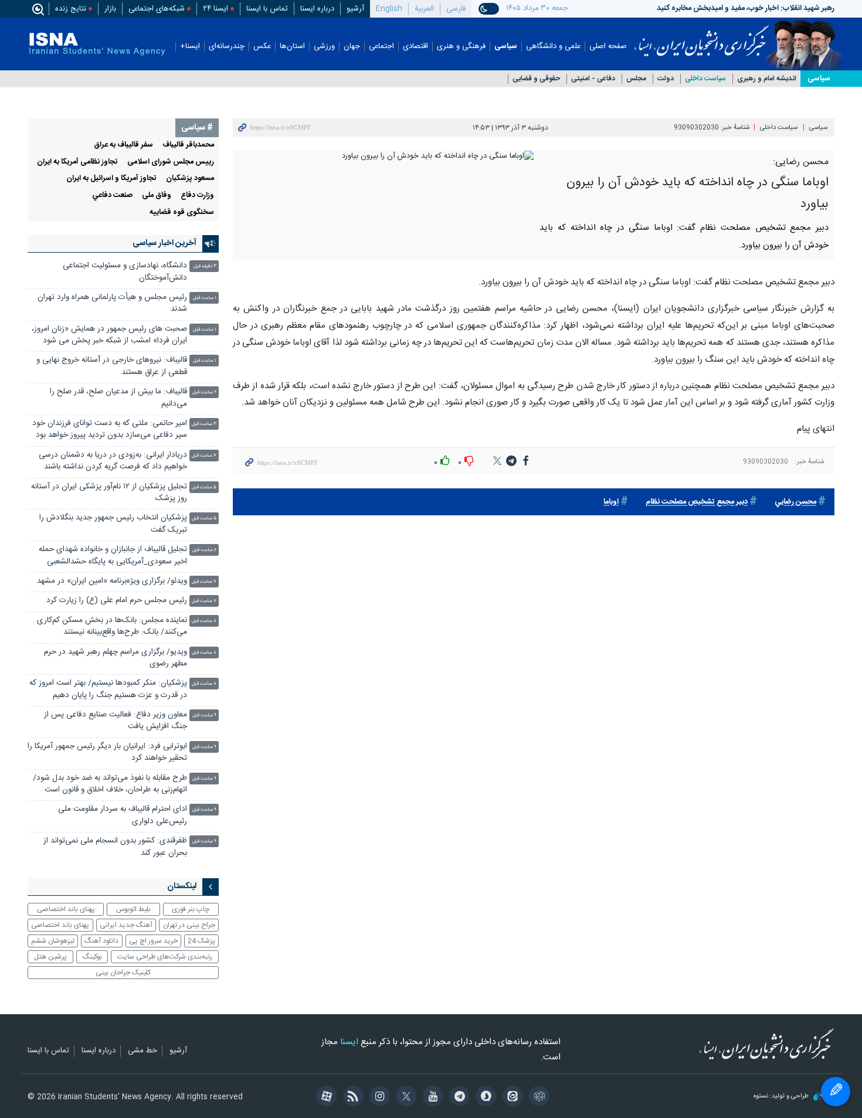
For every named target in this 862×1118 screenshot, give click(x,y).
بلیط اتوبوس (133, 909)
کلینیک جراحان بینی (123, 972)
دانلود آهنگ (101, 941)
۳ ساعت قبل (204, 424)
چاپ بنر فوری (190, 909)
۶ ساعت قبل (204, 550)
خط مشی (142, 1051)
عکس (262, 47)
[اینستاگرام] (378, 1097)
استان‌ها (292, 47)
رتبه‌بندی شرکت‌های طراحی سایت (164, 957)
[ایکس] (404, 1097)
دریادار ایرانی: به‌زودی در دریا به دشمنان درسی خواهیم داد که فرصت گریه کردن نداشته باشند (113, 461)
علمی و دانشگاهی (553, 47)
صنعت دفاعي (112, 195)
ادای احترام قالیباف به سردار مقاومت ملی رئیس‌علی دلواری (122, 815)
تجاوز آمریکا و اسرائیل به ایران (111, 178)
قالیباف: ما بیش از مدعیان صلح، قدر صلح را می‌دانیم (118, 398)
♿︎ (835, 1091)
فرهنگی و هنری (461, 47)
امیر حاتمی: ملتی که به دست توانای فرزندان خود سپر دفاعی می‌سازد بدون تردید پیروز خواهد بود (109, 429)
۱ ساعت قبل (204, 298)
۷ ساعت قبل (204, 582)
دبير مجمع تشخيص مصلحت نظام (697, 502)
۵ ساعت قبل (204, 487)
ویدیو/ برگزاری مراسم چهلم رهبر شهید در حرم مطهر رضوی (115, 658)
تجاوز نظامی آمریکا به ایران (77, 162)
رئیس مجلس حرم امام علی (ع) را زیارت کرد (116, 600)
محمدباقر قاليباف (188, 145)
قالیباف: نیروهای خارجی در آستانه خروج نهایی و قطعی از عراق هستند (111, 366)
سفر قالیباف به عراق (123, 145)
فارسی (456, 8)
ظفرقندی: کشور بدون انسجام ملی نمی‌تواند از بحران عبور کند (115, 847)
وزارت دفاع (197, 195)
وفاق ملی (156, 195)
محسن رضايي (795, 502)
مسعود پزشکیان (190, 178)
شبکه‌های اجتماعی (156, 8)
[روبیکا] (537, 1097)
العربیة (424, 8)
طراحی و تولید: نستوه (782, 1097)
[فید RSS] (351, 1097)
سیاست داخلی (705, 79)
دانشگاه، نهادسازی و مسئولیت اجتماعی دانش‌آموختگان (125, 272)
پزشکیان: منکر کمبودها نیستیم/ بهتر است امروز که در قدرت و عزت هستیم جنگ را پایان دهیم (108, 689)
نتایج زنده (70, 8)
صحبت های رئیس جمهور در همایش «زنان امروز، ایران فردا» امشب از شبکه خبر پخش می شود (109, 335)
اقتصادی (415, 47)
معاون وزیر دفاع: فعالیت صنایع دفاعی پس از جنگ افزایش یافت (115, 721)
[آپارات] (325, 1097)
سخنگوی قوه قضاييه (182, 212)
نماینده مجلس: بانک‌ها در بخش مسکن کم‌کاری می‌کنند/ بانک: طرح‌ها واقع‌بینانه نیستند (112, 626)
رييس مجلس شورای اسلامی (170, 162)
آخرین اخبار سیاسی (164, 243)
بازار (110, 8)
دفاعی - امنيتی (593, 79)
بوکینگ (92, 957)
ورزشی (324, 47)
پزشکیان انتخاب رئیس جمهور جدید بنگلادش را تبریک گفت (113, 524)
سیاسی (505, 47)
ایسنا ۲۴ (215, 8)
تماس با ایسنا (267, 8)
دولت (665, 79)
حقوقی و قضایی (536, 79)
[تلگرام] (458, 1097)
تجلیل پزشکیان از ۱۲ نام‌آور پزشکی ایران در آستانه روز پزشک (109, 493)
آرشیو (355, 8)
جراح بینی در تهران (189, 925)
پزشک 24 (201, 941)
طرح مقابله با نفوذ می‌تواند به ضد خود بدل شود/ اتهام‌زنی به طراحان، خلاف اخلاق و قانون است (110, 784)
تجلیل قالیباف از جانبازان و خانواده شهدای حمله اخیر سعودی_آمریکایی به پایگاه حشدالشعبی (113, 555)
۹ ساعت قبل (204, 715)
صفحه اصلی (608, 47)
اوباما (611, 502)
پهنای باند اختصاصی (66, 909)
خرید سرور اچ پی (153, 941)
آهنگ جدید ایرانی (126, 925)
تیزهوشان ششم (52, 941)
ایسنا (701, 37)
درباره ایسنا (317, 8)
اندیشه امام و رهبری (766, 79)
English (389, 8)
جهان (352, 47)
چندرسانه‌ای (227, 47)
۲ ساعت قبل (204, 392)
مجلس (636, 79)
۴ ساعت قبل (204, 456)
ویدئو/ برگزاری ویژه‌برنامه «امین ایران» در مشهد (112, 581)
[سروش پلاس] (484, 1097)
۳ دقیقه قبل (205, 266)
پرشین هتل (50, 957)
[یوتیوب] (431, 1097)
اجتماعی (381, 47)
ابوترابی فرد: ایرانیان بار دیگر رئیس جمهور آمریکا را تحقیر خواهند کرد (107, 752)
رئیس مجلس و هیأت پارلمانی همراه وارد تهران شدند (112, 303)
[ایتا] (510, 1097)
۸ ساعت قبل (204, 621)
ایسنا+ (190, 47)
